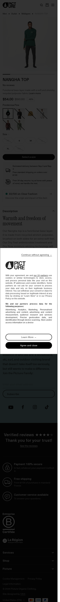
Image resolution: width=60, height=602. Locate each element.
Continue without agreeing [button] (36, 254)
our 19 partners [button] (41, 275)
